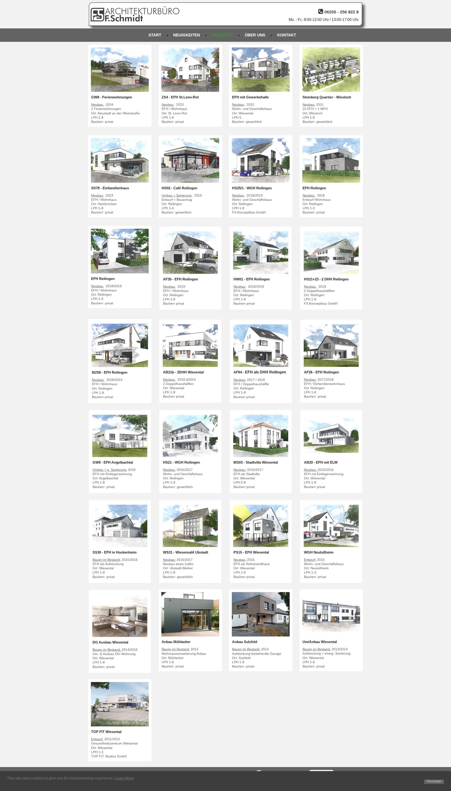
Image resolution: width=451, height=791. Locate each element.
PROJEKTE (222, 35)
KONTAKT (286, 35)
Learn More (124, 778)
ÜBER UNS (255, 35)
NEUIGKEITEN (186, 35)
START (154, 35)
